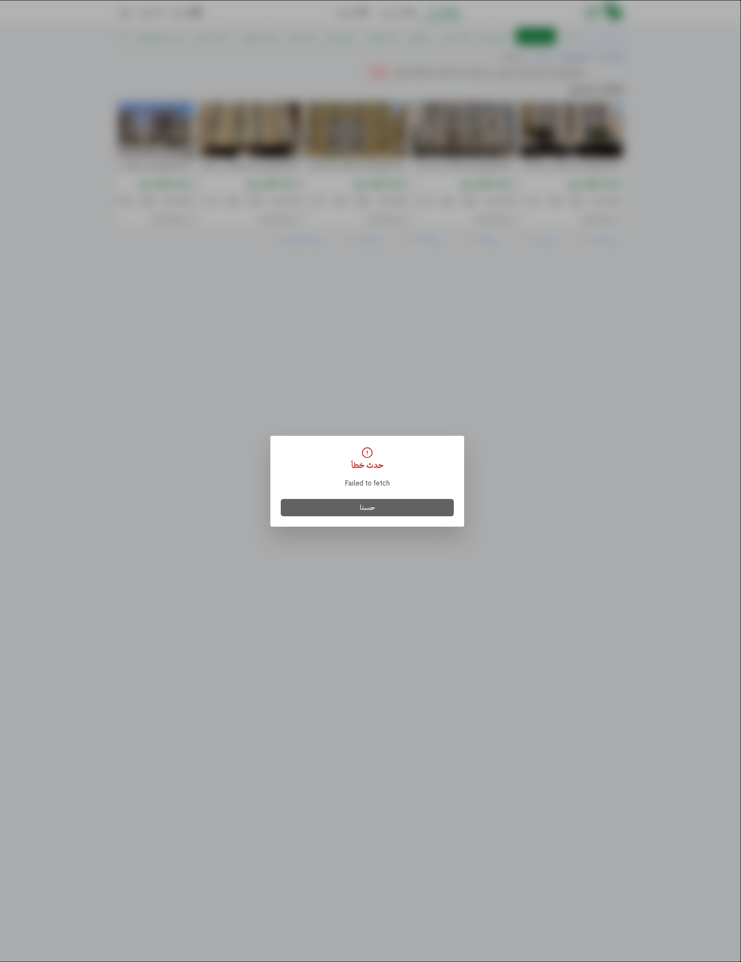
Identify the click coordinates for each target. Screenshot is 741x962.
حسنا (367, 507)
